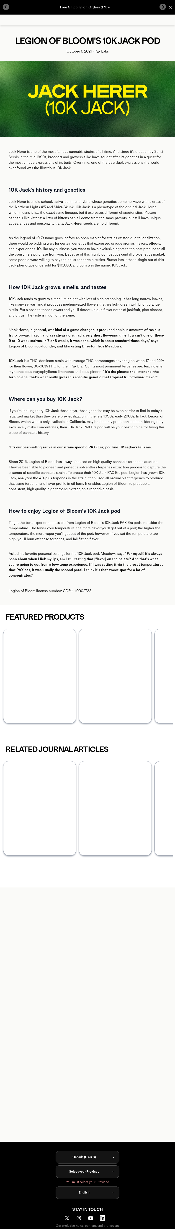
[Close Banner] (170, 7)
